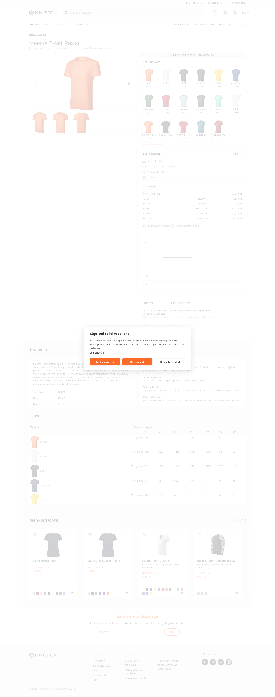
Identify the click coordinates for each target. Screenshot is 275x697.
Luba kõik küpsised (104, 361)
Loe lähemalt (97, 352)
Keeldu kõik (137, 361)
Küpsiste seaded (170, 361)
